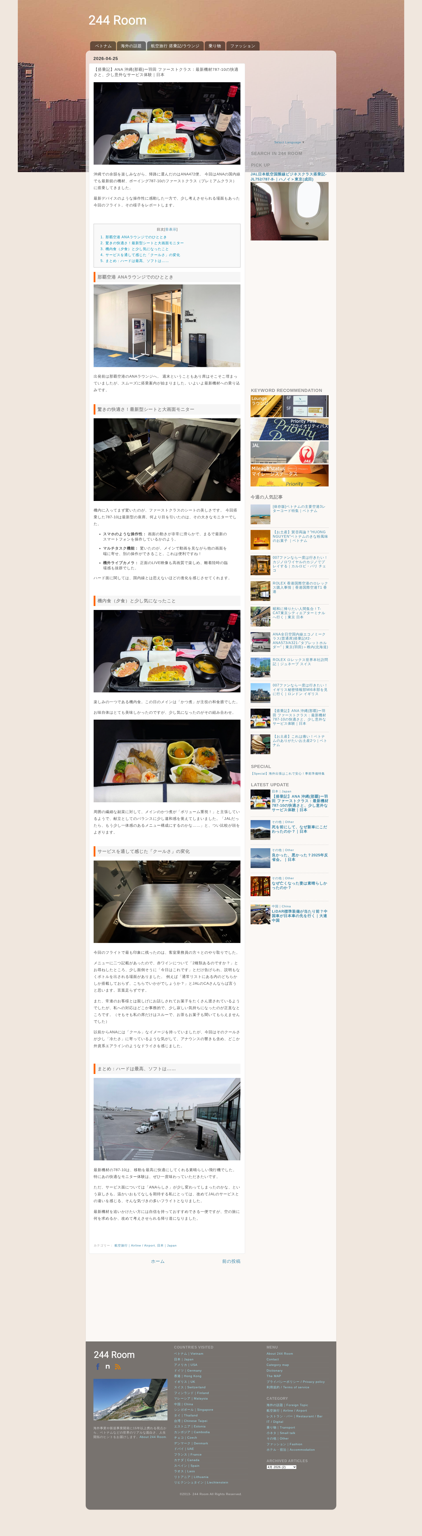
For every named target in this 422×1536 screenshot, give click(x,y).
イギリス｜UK (184, 1381)
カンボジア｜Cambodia (192, 1432)
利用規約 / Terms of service (288, 1387)
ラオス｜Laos (184, 1471)
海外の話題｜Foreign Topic (287, 1405)
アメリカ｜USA (185, 1365)
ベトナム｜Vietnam (189, 1353)
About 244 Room (153, 1437)
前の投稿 (231, 1261)
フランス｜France (188, 1454)
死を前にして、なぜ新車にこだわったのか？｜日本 (299, 829)
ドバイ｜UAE (184, 1448)
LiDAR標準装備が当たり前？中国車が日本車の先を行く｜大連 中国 (300, 915)
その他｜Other (283, 822)
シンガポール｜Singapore (193, 1409)
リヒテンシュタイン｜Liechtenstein (201, 1482)
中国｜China (281, 906)
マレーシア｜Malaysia (191, 1398)
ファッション (242, 46)
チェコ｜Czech (185, 1437)
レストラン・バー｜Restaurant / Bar (295, 1416)
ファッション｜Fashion (284, 1444)
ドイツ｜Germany (188, 1370)
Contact (273, 1359)
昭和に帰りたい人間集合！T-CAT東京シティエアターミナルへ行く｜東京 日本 (299, 613)
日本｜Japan (167, 1245)
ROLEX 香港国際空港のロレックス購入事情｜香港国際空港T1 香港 (300, 587)
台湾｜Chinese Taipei (190, 1421)
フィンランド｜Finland (191, 1393)
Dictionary (275, 1370)
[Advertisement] (167, 1306)
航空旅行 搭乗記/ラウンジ (175, 46)
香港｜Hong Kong (188, 1376)
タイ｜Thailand (186, 1415)
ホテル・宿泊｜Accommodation (291, 1449)
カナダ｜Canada (187, 1460)
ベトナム (103, 46)
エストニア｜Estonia (190, 1426)
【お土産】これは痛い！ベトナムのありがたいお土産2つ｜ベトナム (300, 741)
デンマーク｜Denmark (191, 1443)
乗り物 (215, 46)
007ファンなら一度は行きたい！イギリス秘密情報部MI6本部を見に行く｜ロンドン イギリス (300, 689)
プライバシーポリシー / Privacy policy (296, 1381)
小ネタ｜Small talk (281, 1433)
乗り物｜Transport (281, 1427)
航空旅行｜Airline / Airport (135, 1245)
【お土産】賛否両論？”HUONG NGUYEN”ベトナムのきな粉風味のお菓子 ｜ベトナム (300, 536)
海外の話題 (131, 46)
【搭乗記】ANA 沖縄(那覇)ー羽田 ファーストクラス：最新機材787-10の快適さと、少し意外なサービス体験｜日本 (300, 803)
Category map (278, 1365)
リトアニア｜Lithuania (191, 1477)
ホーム (158, 1261)
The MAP (274, 1376)
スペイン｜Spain (187, 1465)
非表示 (170, 229)
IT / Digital (275, 1421)
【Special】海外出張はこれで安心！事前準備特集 (288, 773)
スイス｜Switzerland (190, 1387)
